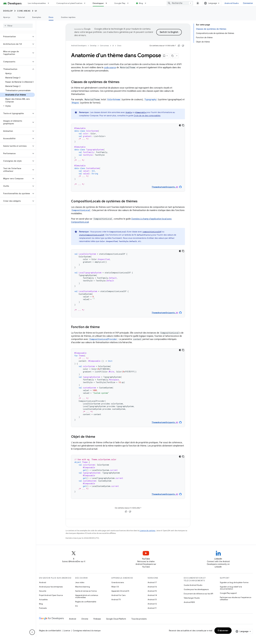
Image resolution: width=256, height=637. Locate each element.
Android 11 (152, 608)
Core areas (24, 11)
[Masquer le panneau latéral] (32, 632)
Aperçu (6, 17)
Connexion (248, 3)
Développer (98, 3)
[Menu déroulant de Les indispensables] (49, 3)
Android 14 (152, 595)
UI (36, 11)
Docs (51, 17)
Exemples (36, 17)
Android (42, 582)
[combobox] (180, 3)
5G (76, 606)
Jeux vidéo (79, 582)
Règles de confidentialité (85, 601)
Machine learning (82, 586)
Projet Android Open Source (51, 595)
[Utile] (179, 46)
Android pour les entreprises (51, 586)
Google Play (119, 3)
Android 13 (152, 599)
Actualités (43, 599)
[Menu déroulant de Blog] (146, 3)
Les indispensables (37, 3)
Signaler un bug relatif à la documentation (231, 587)
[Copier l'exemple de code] (183, 125)
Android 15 (152, 591)
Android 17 (152, 582)
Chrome (84, 619)
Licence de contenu (147, 530)
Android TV (116, 599)
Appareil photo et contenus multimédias (86, 596)
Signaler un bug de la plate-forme (234, 582)
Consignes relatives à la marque (87, 631)
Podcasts (43, 608)
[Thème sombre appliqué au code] (180, 125)
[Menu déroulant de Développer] (107, 3)
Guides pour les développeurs (196, 589)
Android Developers (79, 45)
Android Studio (232, 3)
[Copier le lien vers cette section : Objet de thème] (98, 437)
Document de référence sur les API (198, 593)
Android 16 (152, 586)
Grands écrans (117, 582)
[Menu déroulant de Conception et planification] (85, 3)
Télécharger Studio (192, 598)
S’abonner (223, 630)
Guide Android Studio (193, 585)
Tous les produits (139, 619)
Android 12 (152, 604)
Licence (66, 631)
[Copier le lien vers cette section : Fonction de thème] (102, 327)
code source (110, 67)
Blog (141, 3)
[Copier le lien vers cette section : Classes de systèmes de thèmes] (122, 82)
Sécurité (42, 591)
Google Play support (228, 593)
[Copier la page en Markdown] (172, 56)
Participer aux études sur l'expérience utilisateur (235, 598)
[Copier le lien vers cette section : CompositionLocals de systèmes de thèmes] (140, 201)
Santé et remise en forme (86, 591)
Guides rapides (68, 17)
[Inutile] (183, 46)
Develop (8, 11)
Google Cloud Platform (116, 619)
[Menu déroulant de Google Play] (129, 3)
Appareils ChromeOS (120, 591)
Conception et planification (69, 3)
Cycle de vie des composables (147, 115)
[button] (16, 36)
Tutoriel (21, 17)
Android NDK (189, 602)
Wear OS (115, 586)
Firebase (97, 619)
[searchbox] (18, 26)
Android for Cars (118, 595)
